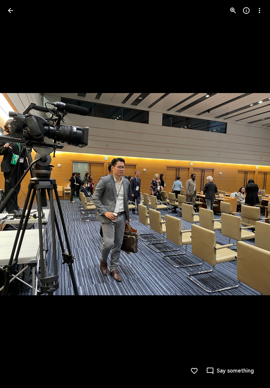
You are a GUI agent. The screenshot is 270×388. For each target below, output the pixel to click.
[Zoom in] (233, 10)
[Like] (194, 371)
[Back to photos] (10, 10)
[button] (18, 194)
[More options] (259, 10)
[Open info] (246, 10)
